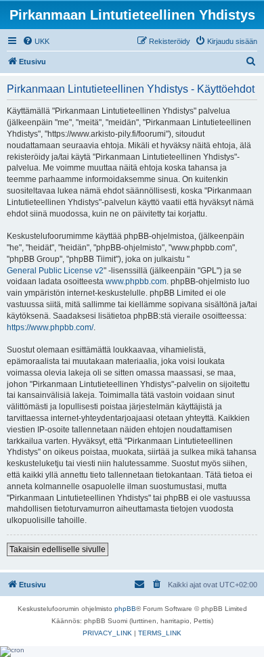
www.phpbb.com (136, 281)
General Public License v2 (55, 270)
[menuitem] (35, 41)
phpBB (125, 608)
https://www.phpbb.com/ (50, 327)
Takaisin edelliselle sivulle (57, 549)
